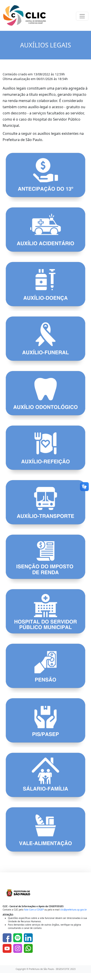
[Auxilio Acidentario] (45, 231)
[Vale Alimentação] (45, 831)
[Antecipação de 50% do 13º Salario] (45, 177)
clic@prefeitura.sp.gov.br (73, 909)
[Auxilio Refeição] (45, 449)
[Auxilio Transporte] (45, 504)
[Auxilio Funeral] (45, 340)
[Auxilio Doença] (45, 286)
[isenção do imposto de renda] (45, 558)
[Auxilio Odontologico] (45, 395)
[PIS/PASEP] (45, 722)
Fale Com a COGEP (34, 909)
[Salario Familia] (45, 776)
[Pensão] (45, 667)
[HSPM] (45, 613)
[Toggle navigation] (82, 16)
